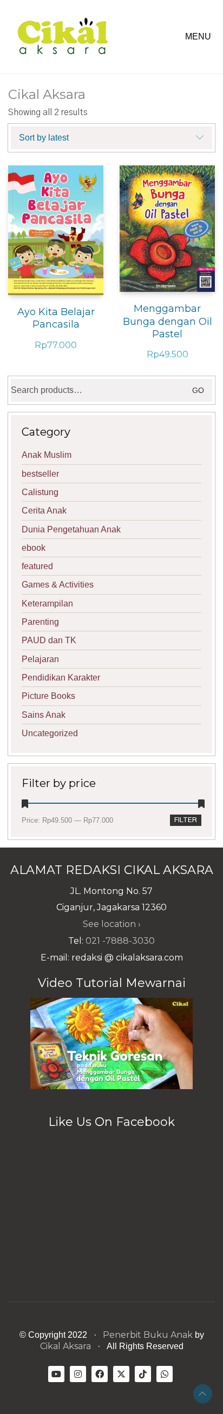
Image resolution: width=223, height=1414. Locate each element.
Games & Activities (58, 584)
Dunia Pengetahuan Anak (71, 529)
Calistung (40, 492)
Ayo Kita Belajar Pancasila (56, 318)
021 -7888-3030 (120, 941)
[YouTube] (56, 1374)
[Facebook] (99, 1374)
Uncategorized (50, 733)
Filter (185, 820)
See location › (112, 924)
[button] (200, 36)
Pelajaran (40, 659)
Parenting (40, 621)
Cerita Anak (44, 510)
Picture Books (48, 696)
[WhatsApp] (164, 1374)
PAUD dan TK (49, 640)
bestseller (40, 473)
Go (198, 390)
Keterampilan (47, 603)
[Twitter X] (121, 1374)
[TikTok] (143, 1374)
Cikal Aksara (65, 1346)
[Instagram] (78, 1374)
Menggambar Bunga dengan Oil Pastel (167, 321)
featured (37, 566)
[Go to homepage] (62, 37)
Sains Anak (43, 714)
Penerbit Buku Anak (148, 1335)
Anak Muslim (46, 454)
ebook (33, 547)
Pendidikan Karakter (61, 677)
